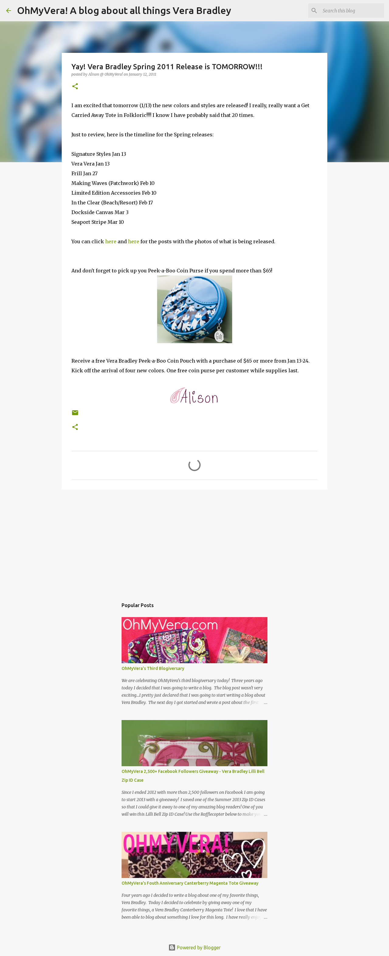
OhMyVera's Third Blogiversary (153, 668)
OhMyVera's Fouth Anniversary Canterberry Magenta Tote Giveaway (190, 883)
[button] (75, 87)
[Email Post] (75, 415)
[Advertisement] (194, 541)
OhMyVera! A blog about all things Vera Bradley (124, 10)
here (110, 241)
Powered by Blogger (198, 947)
